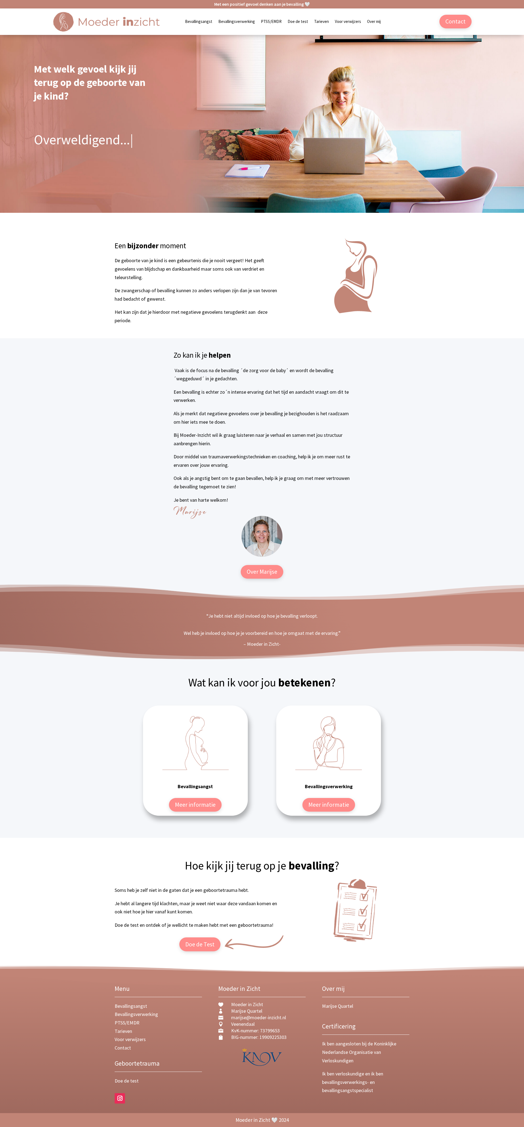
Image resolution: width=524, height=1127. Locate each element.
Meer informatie (195, 804)
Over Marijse (262, 571)
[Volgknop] (120, 1098)
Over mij (374, 22)
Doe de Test (200, 944)
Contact (455, 21)
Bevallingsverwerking (236, 22)
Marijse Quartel (337, 1006)
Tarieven (321, 22)
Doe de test (298, 22)
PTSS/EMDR (271, 22)
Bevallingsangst (198, 22)
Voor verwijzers (348, 22)
